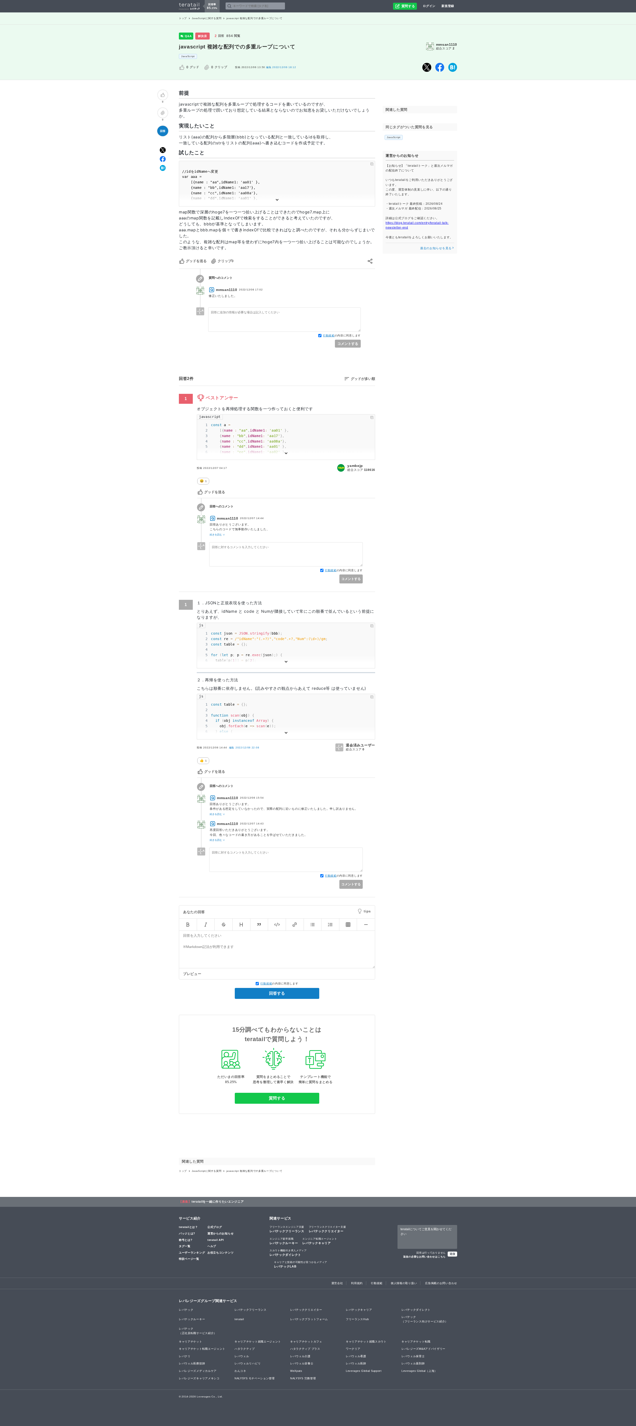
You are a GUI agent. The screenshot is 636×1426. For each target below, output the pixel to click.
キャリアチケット (190, 1341)
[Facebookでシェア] (439, 67)
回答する (277, 993)
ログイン (429, 6)
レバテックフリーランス (287, 1229)
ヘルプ (211, 1246)
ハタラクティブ (245, 1348)
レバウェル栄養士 (302, 1363)
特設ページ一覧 (189, 1258)
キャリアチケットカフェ (306, 1341)
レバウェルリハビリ (248, 1363)
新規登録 (447, 6)
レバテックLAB (300, 1264)
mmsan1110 (446, 44)
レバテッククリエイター (327, 1229)
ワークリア (353, 1348)
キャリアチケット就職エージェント (258, 1341)
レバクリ (185, 1356)
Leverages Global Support (364, 1370)
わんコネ (240, 1370)
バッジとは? (187, 1233)
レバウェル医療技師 (192, 1363)
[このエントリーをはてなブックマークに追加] (452, 67)
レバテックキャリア (319, 1241)
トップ (183, 18)
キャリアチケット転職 (416, 1341)
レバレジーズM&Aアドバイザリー (423, 1348)
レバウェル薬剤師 (413, 1363)
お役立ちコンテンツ (220, 1252)
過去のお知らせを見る (436, 248)
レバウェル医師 (356, 1363)
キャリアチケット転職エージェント (202, 1348)
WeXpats (296, 1370)
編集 (244, 747)
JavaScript (188, 56)
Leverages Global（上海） (419, 1370)
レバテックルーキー (284, 1241)
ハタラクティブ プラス (305, 1348)
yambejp (355, 465)
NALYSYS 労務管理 (303, 1378)
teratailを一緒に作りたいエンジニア (218, 1201)
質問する (277, 1098)
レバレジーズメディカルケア (198, 1370)
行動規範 (329, 335)
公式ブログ (214, 1226)
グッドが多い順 (363, 378)
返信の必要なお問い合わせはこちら (424, 1256)
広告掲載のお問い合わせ (441, 1283)
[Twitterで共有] (426, 67)
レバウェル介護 (300, 1356)
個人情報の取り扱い (404, 1283)
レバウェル (242, 1356)
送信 (452, 1253)
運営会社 (337, 1283)
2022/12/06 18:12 (281, 67)
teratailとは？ (188, 1226)
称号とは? (186, 1239)
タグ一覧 (185, 1246)
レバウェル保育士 (413, 1356)
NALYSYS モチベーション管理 (255, 1378)
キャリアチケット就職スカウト (366, 1341)
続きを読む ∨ (217, 534)
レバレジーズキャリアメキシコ (199, 1378)
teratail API (215, 1239)
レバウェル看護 (356, 1356)
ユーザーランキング (192, 1252)
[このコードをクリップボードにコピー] (372, 164)
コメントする (347, 344)
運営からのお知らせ (220, 1233)
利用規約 (357, 1283)
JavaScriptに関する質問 (206, 18)
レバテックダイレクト (288, 1253)
